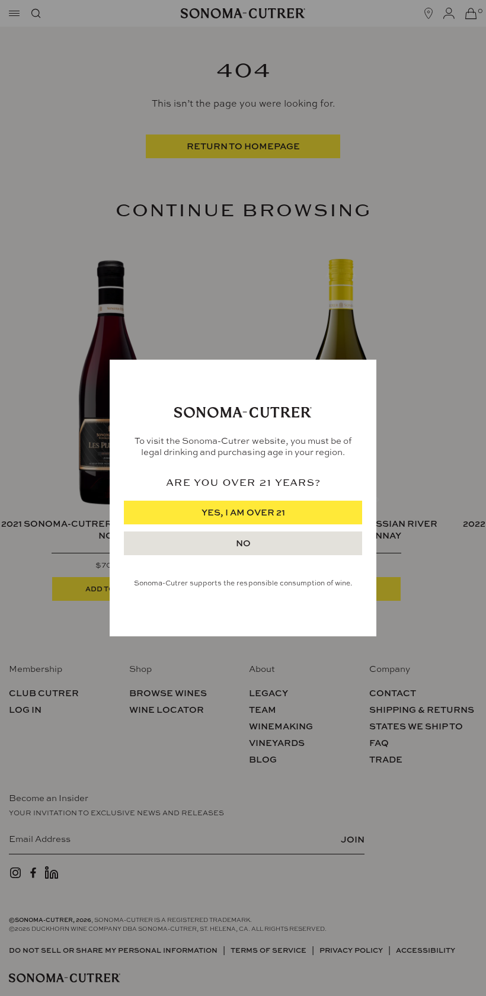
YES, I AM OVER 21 (243, 512)
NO (243, 543)
